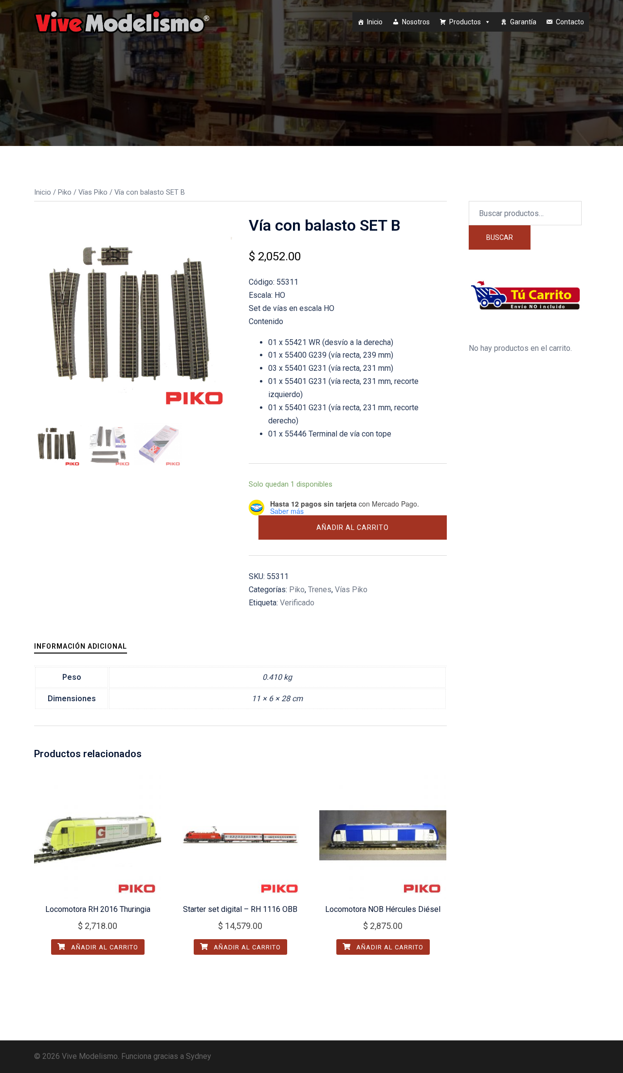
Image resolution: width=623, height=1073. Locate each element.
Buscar (499, 237)
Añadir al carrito (352, 527)
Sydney (198, 1056)
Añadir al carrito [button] (103, 947)
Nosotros (416, 22)
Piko (65, 192)
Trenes (319, 589)
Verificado (297, 602)
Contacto (570, 22)
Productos (465, 22)
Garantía (523, 22)
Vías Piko (93, 192)
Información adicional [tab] (80, 646)
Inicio (375, 22)
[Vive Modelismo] (121, 21)
